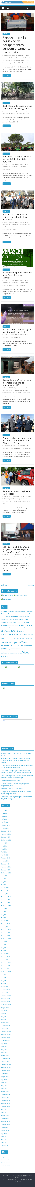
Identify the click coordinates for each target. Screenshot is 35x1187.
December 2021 (6, 963)
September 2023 (6, 906)
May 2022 (4, 948)
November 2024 (6, 867)
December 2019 (6, 1032)
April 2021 (4, 984)
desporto (26, 623)
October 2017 (5, 1107)
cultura (21, 620)
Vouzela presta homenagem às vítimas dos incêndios (17, 330)
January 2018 (5, 1098)
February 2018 (5, 1095)
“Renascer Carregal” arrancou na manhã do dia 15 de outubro (17, 159)
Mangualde (26, 113)
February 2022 (5, 957)
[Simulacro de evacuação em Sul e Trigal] (17, 468)
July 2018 (4, 1080)
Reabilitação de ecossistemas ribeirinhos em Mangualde (17, 107)
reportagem (15, 649)
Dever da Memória (16, 390)
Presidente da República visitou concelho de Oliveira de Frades (16, 217)
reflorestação (6, 169)
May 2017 (4, 1110)
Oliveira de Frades (18, 227)
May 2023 (4, 915)
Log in (3, 1157)
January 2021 (5, 993)
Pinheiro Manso (13, 285)
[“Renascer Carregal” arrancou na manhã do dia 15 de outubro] (17, 134)
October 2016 (5, 1125)
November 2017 (6, 1104)
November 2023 (6, 900)
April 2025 (4, 852)
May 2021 (4, 981)
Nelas (14, 646)
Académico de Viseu (8, 611)
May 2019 (4, 1050)
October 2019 (5, 1038)
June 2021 (4, 978)
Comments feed (6, 1163)
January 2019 (5, 1062)
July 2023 (4, 909)
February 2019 (5, 1059)
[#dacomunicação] (3, 8)
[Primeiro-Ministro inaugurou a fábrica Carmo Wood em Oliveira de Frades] (17, 415)
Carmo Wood (14, 224)
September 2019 (6, 1041)
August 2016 (5, 1131)
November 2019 (6, 1035)
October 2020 (5, 1002)
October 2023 (5, 903)
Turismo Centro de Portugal (15, 653)
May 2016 (4, 1140)
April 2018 (4, 1089)
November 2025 (6, 834)
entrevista (3, 628)
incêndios (7, 60)
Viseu (28, 393)
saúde (23, 649)
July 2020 (4, 1011)
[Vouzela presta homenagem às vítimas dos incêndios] (17, 305)
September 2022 (6, 939)
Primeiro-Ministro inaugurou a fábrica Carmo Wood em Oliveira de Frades (17, 440)
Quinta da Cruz (22, 393)
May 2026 (4, 816)
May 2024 (4, 882)
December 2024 (6, 864)
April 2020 (4, 1020)
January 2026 (5, 828)
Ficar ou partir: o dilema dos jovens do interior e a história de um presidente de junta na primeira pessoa (16, 760)
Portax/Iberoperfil (7, 229)
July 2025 (4, 843)
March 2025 (5, 855)
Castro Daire (7, 614)
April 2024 (4, 885)
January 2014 (5, 1146)
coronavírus (4, 620)
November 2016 (6, 1122)
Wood (29, 448)
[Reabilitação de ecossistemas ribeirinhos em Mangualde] (17, 83)
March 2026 (5, 822)
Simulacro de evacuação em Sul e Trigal (16, 492)
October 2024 (5, 870)
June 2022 (4, 945)
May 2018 (4, 1086)
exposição (25, 390)
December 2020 (6, 996)
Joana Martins (21, 55)
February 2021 (5, 990)
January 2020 (5, 1029)
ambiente (13, 113)
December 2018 (6, 1065)
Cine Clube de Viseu (6, 616)
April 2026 (4, 819)
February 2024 (5, 891)
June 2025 (4, 846)
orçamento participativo (17, 60)
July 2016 (4, 1134)
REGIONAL (6, 34)
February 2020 (5, 1026)
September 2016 (6, 1128)
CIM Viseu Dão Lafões (25, 614)
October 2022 (5, 936)
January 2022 (5, 960)
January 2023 (5, 927)
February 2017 (5, 1119)
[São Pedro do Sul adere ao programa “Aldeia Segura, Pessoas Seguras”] (17, 524)
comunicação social (23, 616)
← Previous (5, 585)
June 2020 (4, 1014)
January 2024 (5, 894)
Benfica (23, 611)
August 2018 (5, 1077)
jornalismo (8, 639)
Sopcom (28, 649)
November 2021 (6, 966)
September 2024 (6, 873)
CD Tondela (15, 614)
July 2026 (4, 810)
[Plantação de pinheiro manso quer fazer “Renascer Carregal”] (17, 250)
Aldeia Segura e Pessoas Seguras (13, 499)
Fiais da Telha (24, 282)
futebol (14, 630)
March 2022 (5, 954)
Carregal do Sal (15, 167)
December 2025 (6, 831)
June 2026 (4, 813)
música (4, 645)
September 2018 (6, 1074)
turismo (4, 653)
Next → (31, 585)
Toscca (15, 229)
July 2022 (4, 942)
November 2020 (6, 999)
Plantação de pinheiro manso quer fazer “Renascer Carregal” (17, 275)
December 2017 (6, 1101)
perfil (3, 648)
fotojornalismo (7, 393)
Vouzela (19, 337)
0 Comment (27, 496)
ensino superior (26, 625)
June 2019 (4, 1047)
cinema (15, 616)
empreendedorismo (12, 625)
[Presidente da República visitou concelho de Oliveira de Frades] (17, 192)
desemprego (20, 622)
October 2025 (5, 837)
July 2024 (4, 876)
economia (4, 626)
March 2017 (5, 1116)
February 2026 (5, 825)
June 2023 (4, 912)
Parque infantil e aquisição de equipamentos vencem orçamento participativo (17, 44)
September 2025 (6, 840)
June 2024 (4, 879)
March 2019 (5, 1056)
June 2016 (4, 1137)
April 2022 (4, 951)
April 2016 (4, 1143)
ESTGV (8, 631)
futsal (20, 631)
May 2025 (4, 849)
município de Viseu (17, 642)
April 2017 (4, 1113)
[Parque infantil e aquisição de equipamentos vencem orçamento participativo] (17, 14)
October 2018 (5, 1071)
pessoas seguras (23, 557)
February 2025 (5, 858)
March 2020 (5, 1023)
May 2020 (4, 1017)
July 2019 (4, 1044)
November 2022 (6, 933)
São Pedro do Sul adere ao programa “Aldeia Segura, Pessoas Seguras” (16, 549)
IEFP (24, 631)
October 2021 (5, 969)
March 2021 (5, 987)
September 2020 (6, 1005)
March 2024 (5, 888)
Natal (10, 646)
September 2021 (6, 972)
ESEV (3, 630)
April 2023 (4, 918)
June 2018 (4, 1083)
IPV (2, 638)
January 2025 (5, 861)
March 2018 (5, 1092)
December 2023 (6, 897)
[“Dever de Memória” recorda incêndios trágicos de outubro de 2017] (17, 357)
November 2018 (6, 1068)
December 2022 (6, 930)
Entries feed (5, 1160)
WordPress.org (5, 1166)
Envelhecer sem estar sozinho (10, 781)
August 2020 (5, 1008)
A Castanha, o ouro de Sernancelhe (12, 789)
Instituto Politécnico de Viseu (17, 634)
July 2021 (4, 975)
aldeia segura (8, 557)
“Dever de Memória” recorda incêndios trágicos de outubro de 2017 (17, 383)
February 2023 (5, 924)
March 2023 (5, 921)
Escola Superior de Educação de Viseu (18, 628)
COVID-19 (13, 619)
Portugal (8, 649)
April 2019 (4, 1053)
